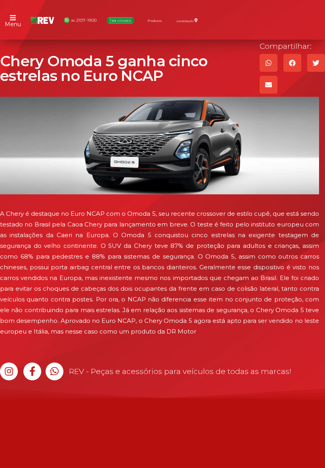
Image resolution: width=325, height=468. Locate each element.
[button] (9, 371)
